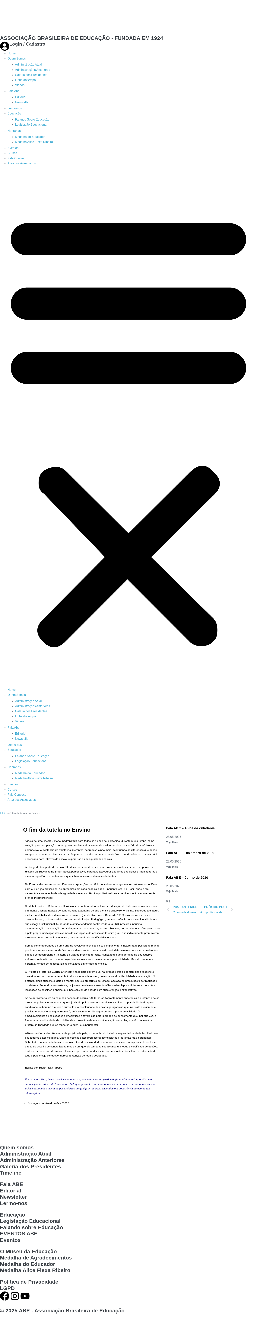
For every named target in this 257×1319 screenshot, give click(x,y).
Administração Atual (28, 64)
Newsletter (13, 1197)
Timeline (10, 1173)
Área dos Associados (22, 163)
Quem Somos (17, 58)
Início (3, 813)
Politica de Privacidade (29, 1282)
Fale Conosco (17, 158)
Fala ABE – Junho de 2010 (187, 877)
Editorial (20, 97)
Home (12, 53)
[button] (128, 428)
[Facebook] (4, 1296)
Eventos (13, 148)
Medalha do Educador (30, 136)
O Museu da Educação (28, 1251)
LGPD (7, 1288)
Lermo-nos (15, 108)
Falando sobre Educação (31, 1227)
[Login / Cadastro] (4, 46)
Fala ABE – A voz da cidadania (190, 828)
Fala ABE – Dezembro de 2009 (190, 853)
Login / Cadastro (27, 44)
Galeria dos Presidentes (31, 74)
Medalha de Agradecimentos (36, 1258)
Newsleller (22, 102)
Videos (19, 85)
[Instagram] (15, 1296)
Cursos (12, 153)
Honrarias (14, 130)
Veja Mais (172, 841)
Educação (14, 113)
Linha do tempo (25, 80)
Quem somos (17, 1147)
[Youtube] (25, 1296)
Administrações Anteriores (32, 69)
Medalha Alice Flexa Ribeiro (34, 142)
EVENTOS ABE (19, 1234)
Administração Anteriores (32, 1160)
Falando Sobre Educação (32, 119)
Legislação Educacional (31, 124)
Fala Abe (14, 91)
